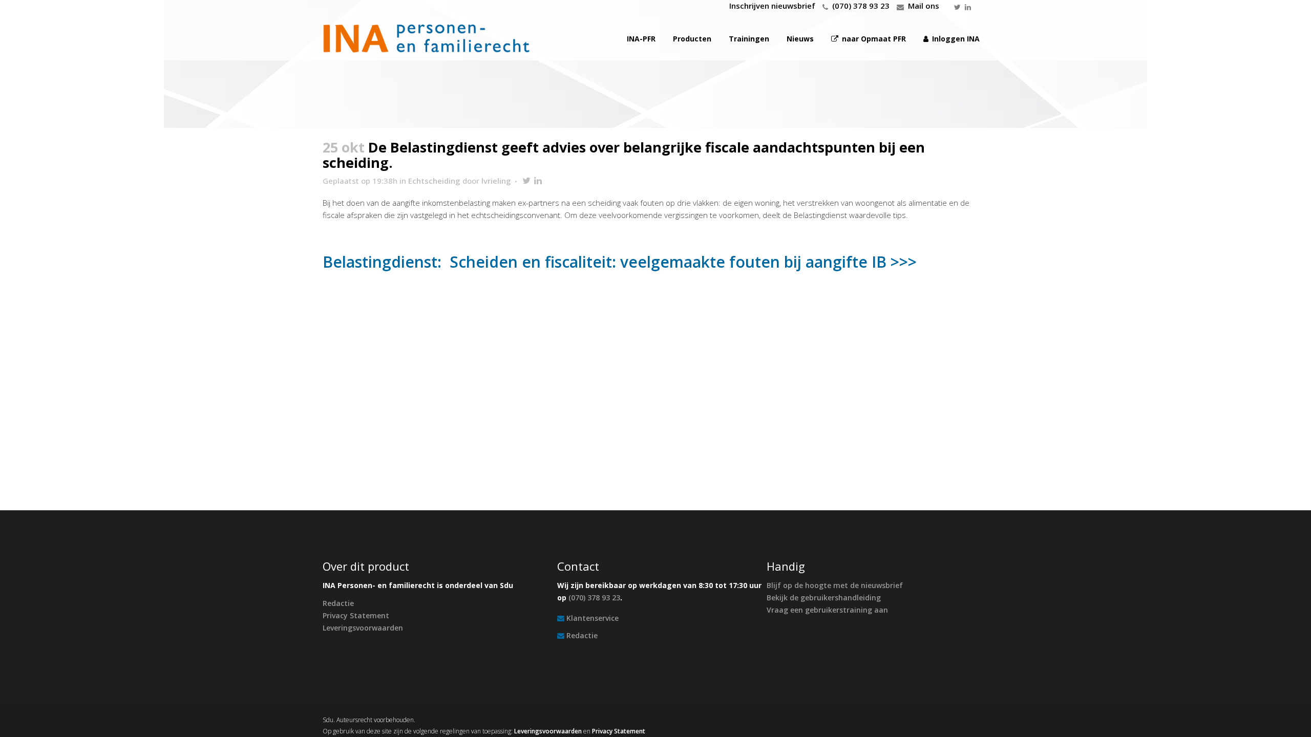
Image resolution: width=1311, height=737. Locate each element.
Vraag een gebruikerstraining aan (827, 610)
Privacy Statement (356, 615)
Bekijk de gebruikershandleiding (824, 597)
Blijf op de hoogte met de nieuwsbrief (835, 585)
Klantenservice (592, 618)
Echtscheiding (434, 181)
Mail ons (923, 6)
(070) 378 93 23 (861, 6)
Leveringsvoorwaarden (363, 628)
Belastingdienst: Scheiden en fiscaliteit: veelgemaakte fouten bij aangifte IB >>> (620, 261)
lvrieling (496, 181)
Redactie (338, 603)
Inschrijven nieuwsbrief (772, 6)
